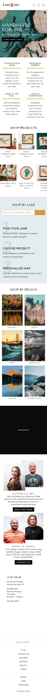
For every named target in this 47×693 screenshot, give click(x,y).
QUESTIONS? (23, 642)
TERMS (23, 669)
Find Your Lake (13, 39)
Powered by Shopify (23, 691)
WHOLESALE (23, 685)
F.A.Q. (23, 650)
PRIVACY (23, 665)
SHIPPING (23, 662)
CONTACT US (23, 654)
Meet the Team (23, 509)
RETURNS (24, 658)
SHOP (23, 681)
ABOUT (23, 677)
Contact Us (23, 562)
